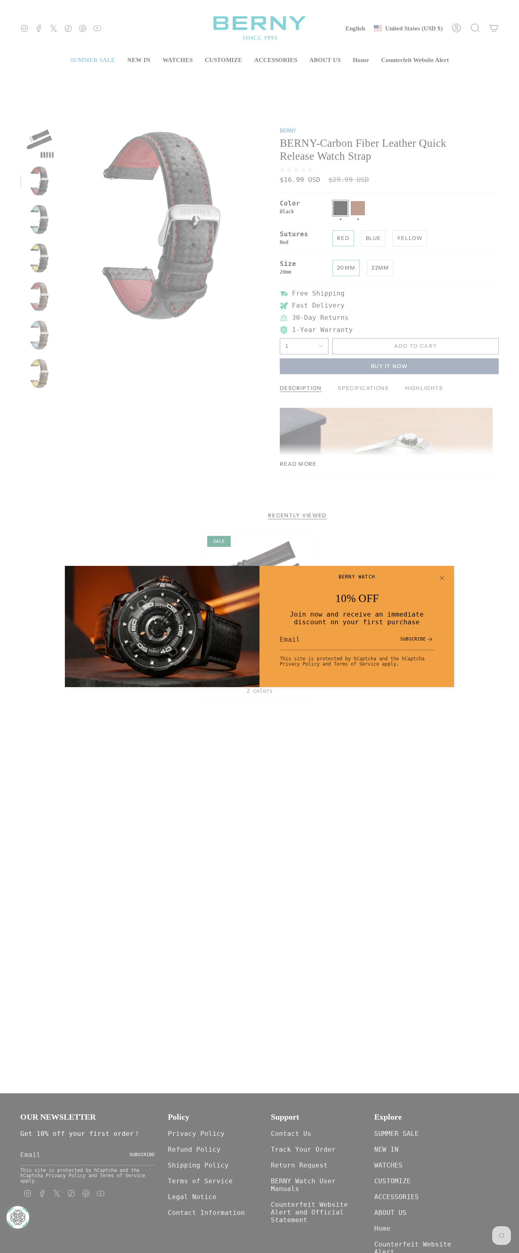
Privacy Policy (300, 664)
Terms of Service (356, 664)
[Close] (442, 578)
